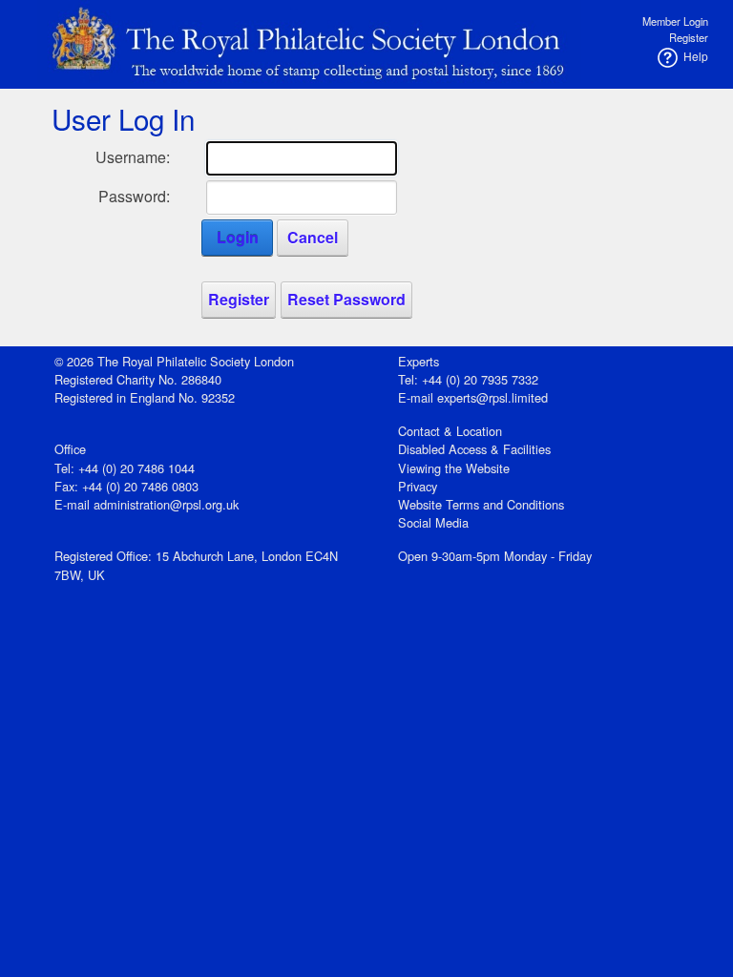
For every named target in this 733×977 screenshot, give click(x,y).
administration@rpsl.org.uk (166, 504)
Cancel (312, 237)
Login (238, 237)
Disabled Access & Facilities (474, 449)
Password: (134, 196)
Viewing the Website (454, 468)
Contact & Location (450, 431)
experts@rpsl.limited (492, 397)
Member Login (675, 21)
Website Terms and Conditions (481, 504)
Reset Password (346, 299)
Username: (132, 157)
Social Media (433, 522)
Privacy (417, 486)
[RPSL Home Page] (309, 40)
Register (688, 37)
